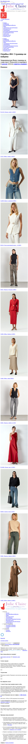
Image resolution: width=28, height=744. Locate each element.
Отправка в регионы (11, 626)
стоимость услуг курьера (15, 729)
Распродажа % (6, 36)
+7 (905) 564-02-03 (5, 19)
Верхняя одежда (7, 35)
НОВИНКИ (6, 24)
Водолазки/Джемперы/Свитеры (10, 31)
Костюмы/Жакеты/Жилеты (9, 25)
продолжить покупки (5, 656)
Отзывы (8, 630)
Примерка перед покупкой (17, 3)
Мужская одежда (7, 28)
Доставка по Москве (6, 3)
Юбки (4, 26)
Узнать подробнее (9, 742)
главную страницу (20, 64)
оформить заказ (16, 656)
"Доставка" (9, 724)
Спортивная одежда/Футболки (10, 27)
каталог (5, 64)
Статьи (7, 627)
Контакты (8, 631)
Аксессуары (6, 33)
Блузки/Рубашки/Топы (8, 32)
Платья (5, 22)
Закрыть (2, 742)
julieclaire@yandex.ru (5, 702)
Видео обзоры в (12, 644)
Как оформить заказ (5, 1)
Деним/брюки (6, 30)
